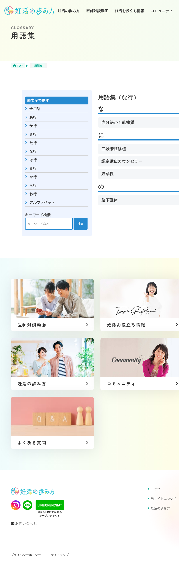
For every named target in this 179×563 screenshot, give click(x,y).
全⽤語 (34, 109)
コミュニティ (162, 11)
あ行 (33, 117)
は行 (33, 160)
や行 (33, 177)
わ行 (33, 194)
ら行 (33, 185)
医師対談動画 (97, 11)
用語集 (38, 65)
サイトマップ (60, 554)
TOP (20, 65)
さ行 (33, 134)
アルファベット (42, 202)
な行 (33, 151)
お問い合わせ (26, 523)
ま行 (33, 168)
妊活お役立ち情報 (129, 11)
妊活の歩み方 (69, 11)
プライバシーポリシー (26, 554)
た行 (33, 143)
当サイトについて (164, 498)
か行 (33, 126)
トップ (155, 489)
